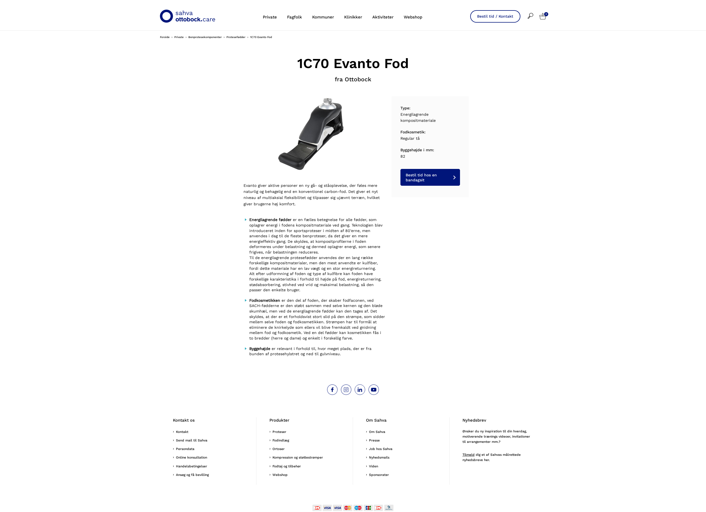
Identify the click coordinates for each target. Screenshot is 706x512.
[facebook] (332, 389)
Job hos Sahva (380, 449)
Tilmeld (468, 455)
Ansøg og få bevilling (192, 475)
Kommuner (323, 17)
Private (270, 17)
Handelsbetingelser (191, 466)
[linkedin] (360, 389)
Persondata (185, 449)
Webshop (413, 17)
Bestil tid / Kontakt (495, 16)
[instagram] (346, 389)
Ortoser (278, 449)
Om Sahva (377, 432)
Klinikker (353, 17)
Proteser (279, 432)
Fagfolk (294, 17)
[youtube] (373, 389)
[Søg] (533, 12)
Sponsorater (379, 475)
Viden (373, 466)
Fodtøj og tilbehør (286, 466)
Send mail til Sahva (191, 440)
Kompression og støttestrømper (297, 457)
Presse (374, 440)
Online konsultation (191, 457)
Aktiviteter (383, 17)
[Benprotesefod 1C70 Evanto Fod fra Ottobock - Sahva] (314, 133)
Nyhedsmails (379, 457)
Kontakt (182, 432)
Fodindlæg (280, 440)
